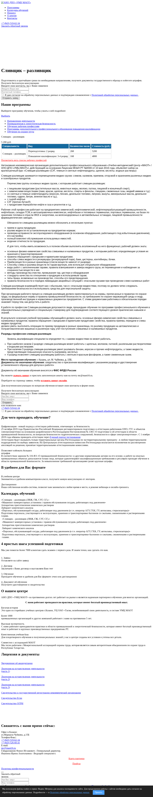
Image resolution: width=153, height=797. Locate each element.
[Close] (2, 772)
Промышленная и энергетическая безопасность (31, 123)
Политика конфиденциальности (17, 768)
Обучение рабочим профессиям (23, 126)
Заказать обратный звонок (14, 26)
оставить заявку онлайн (54, 380)
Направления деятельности (21, 121)
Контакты (12, 18)
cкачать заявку (21, 375)
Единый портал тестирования (65, 437)
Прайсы (76, 763)
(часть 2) (23, 678)
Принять (98, 792)
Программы (13, 7)
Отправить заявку (10, 98)
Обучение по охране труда (20, 131)
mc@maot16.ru (8, 748)
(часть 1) (23, 670)
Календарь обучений (17, 10)
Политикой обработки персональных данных (115, 95)
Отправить (7, 402)
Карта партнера (76, 758)
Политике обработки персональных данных (69, 792)
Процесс (11, 13)
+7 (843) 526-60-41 (10, 742)
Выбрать (5, 116)
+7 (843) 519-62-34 (10, 740)
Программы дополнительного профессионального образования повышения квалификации (53, 129)
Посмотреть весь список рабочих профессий (24, 160)
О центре (12, 15)
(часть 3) (23, 686)
